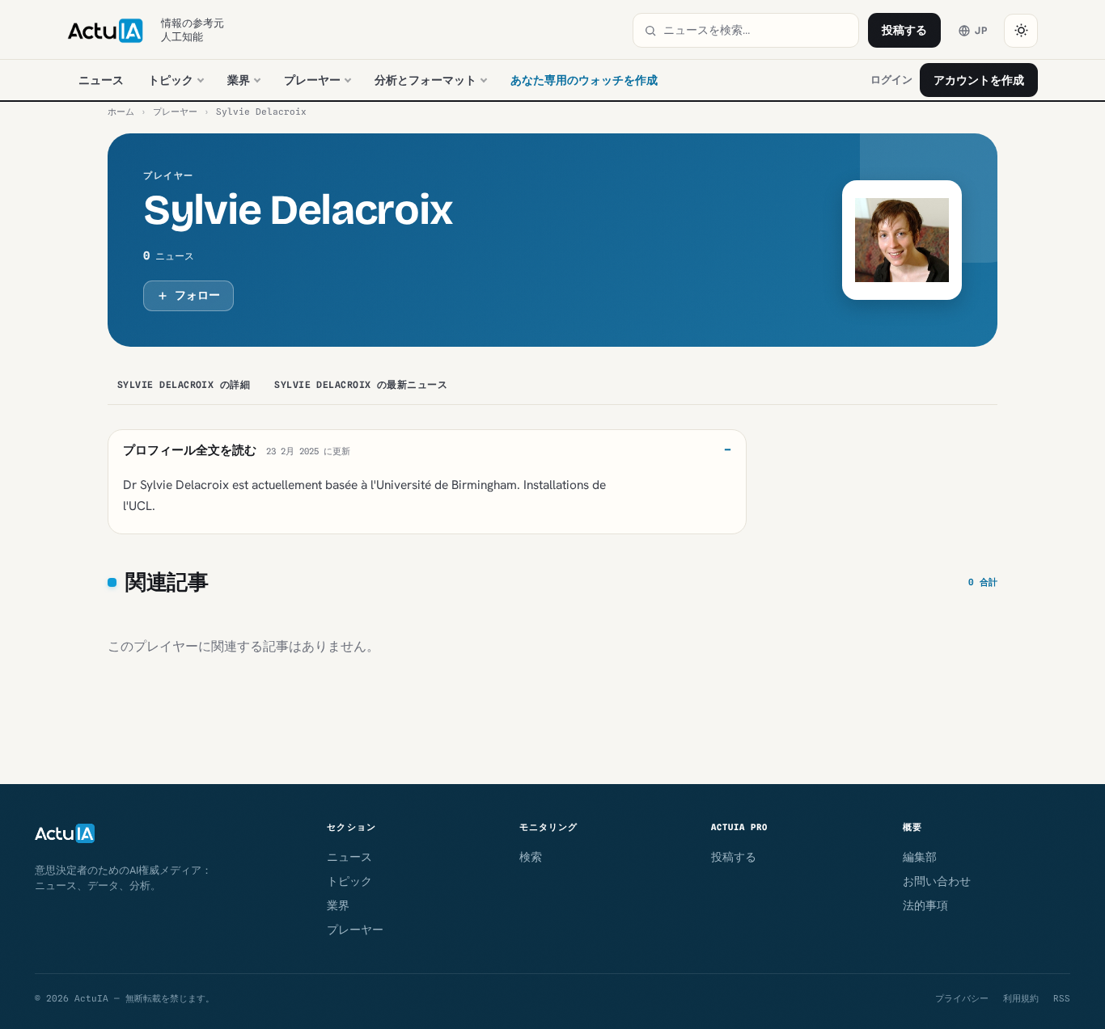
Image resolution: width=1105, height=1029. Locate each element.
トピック (170, 80)
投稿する (904, 30)
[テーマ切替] (1021, 31)
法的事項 (925, 905)
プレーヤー (312, 80)
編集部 (920, 857)
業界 (238, 80)
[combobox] (755, 30)
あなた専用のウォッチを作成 (584, 80)
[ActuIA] (105, 31)
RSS (1061, 998)
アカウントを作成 (979, 80)
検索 (530, 857)
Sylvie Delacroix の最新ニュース (360, 384)
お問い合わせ (937, 881)
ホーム (121, 111)
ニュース (101, 80)
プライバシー (962, 998)
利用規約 (1021, 998)
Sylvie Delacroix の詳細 (183, 384)
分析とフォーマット (425, 80)
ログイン (891, 79)
